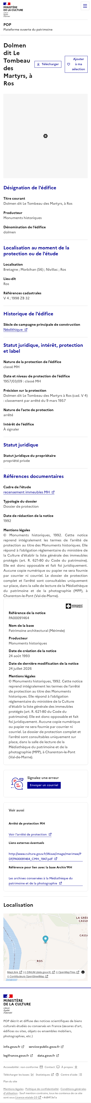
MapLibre (12, 972)
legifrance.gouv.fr (16, 1055)
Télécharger (50, 64)
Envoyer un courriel (44, 785)
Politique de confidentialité (42, 1089)
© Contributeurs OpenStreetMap (25, 976)
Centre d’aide (69, 1075)
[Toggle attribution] (82, 972)
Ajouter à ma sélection (78, 64)
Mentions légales (13, 1089)
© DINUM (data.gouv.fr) (37, 972)
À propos (67, 1067)
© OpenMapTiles (65, 972)
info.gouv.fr (11, 1047)
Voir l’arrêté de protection (28, 834)
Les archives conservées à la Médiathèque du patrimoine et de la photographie (41, 881)
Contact (50, 1067)
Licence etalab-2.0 (26, 1097)
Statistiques (43, 1075)
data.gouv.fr (46, 1055)
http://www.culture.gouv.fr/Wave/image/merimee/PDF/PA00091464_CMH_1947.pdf (45, 856)
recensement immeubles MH (26, 492)
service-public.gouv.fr (44, 1047)
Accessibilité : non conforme (20, 1067)
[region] (45, 947)
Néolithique (13, 329)
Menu (85, 6)
